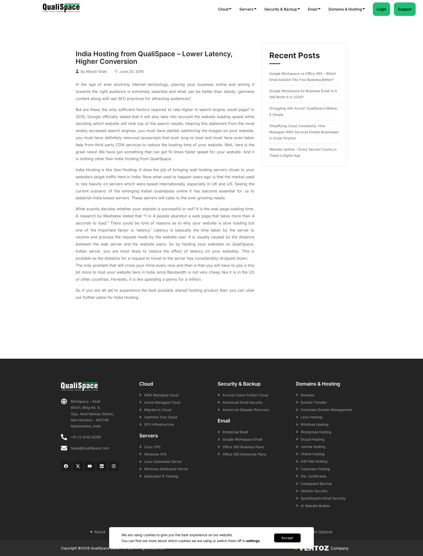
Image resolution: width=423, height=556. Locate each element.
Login (381, 9)
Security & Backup (280, 9)
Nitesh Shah (96, 71)
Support (405, 9)
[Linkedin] (102, 466)
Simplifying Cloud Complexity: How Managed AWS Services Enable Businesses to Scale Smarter (304, 132)
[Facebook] (66, 466)
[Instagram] (114, 466)
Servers (246, 9)
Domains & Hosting (345, 9)
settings (253, 541)
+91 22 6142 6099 (86, 437)
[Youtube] (90, 466)
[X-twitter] (78, 466)
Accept (287, 538)
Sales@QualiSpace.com (90, 448)
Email (312, 9)
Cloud (223, 9)
